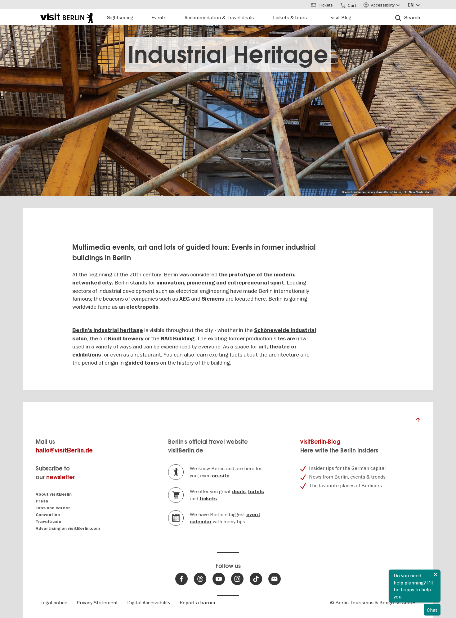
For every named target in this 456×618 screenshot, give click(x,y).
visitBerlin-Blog (320, 441)
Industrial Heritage (228, 55)
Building (183, 338)
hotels (256, 491)
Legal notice (53, 602)
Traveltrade (48, 521)
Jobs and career (53, 508)
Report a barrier (198, 602)
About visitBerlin (54, 494)
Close (435, 574)
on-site (221, 476)
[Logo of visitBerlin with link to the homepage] (66, 17)
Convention (48, 514)
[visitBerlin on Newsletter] (274, 579)
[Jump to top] (418, 421)
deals (239, 491)
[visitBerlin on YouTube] (218, 579)
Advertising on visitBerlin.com (68, 528)
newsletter (60, 477)
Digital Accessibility (148, 602)
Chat (432, 610)
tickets (208, 499)
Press (42, 501)
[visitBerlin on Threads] (200, 579)
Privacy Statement (97, 602)
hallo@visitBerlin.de (64, 450)
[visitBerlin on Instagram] (237, 579)
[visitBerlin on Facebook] (181, 579)
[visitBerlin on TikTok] (256, 579)
